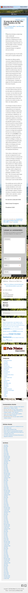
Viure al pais (10, 340)
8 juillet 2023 (5, 322)
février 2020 (6, 555)
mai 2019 (5, 568)
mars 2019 (6, 571)
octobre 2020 (6, 544)
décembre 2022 (7, 507)
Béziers (12, 322)
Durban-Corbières (6, 325)
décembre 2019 (7, 558)
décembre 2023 (7, 490)
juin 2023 (5, 498)
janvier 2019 (6, 574)
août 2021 (6, 530)
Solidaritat (16, 220)
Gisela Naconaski (19, 325)
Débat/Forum (6, 369)
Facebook (4, 305)
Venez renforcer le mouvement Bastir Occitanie (13, 430)
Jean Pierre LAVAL (11, 326)
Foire (10, 325)
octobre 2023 (6, 493)
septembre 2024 (7, 477)
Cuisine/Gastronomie (8, 367)
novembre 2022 (7, 508)
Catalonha (8, 323)
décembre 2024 (7, 473)
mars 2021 (6, 537)
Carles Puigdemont (16, 322)
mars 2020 (6, 554)
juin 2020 (5, 550)
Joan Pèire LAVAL (20, 26)
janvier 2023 (6, 506)
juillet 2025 (6, 463)
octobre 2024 (6, 476)
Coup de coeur (7, 366)
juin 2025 (5, 464)
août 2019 (6, 564)
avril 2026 (6, 450)
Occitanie (6, 334)
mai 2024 (5, 483)
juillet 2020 (6, 548)
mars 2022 (6, 520)
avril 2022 (6, 518)
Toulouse (4, 340)
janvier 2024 (6, 489)
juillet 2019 (6, 565)
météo (15, 331)
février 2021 (6, 538)
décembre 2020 (7, 541)
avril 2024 (6, 484)
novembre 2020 (7, 542)
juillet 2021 (6, 531)
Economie (6, 370)
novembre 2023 (7, 491)
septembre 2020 (7, 545)
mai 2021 (5, 534)
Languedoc (6, 329)
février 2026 (6, 453)
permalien (16, 222)
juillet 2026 (6, 446)
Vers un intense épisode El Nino (10, 429)
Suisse (23, 337)
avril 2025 (6, 467)
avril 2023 (6, 501)
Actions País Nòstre (8, 360)
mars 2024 (6, 486)
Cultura (18, 323)
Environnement (7, 371)
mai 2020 (5, 551)
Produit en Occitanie (8, 388)
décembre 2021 (7, 524)
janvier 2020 (6, 557)
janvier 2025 (6, 471)
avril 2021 (6, 535)
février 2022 (6, 521)
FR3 (12, 325)
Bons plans (6, 364)
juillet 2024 (6, 480)
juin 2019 (5, 567)
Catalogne (4, 323)
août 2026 (6, 445)
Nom (5, 258)
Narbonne (18, 331)
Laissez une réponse (9, 27)
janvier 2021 (6, 540)
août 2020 (6, 547)
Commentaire (7, 239)
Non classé (6, 384)
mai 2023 (5, 500)
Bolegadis (8, 322)
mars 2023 (6, 503)
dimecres (21, 323)
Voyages (5, 396)
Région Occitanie (18, 337)
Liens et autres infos (8, 377)
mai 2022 (5, 517)
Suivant (23, 19)
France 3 (14, 325)
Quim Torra (13, 337)
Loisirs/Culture (7, 380)
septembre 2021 (7, 528)
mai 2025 (5, 466)
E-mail (6, 265)
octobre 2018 (6, 578)
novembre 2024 (7, 474)
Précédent (17, 19)
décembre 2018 (7, 575)
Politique (12, 220)
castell (21, 322)
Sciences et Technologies (9, 390)
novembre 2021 (7, 525)
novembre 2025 (7, 457)
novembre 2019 (7, 560)
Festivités (6, 373)
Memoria (5, 381)
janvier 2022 (6, 523)
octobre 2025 (6, 459)
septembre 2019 (7, 562)
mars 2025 (6, 469)
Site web (6, 271)
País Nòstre (6, 386)
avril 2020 (6, 552)
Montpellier (4, 331)
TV (7, 340)
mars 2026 (6, 452)
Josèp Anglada (16, 326)
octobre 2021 (6, 527)
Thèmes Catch (20, 590)
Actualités (18, 219)
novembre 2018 (7, 577)
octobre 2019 (6, 561)
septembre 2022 (7, 511)
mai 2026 (5, 449)
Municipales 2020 (9, 331)
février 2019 (6, 572)
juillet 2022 (6, 514)
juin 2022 (5, 516)
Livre (5, 379)
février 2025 (6, 470)
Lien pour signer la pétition (17, 409)
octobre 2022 (6, 510)
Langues (8, 220)
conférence (15, 323)
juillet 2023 (6, 497)
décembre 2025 (7, 456)
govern (23, 325)
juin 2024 (5, 481)
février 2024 (6, 487)
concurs (11, 323)
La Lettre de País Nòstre (9, 374)
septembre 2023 (7, 494)
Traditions (6, 393)
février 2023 (6, 504)
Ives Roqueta (5, 326)
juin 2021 (5, 533)
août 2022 (6, 513)
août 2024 (6, 479)
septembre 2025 (7, 460)
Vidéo (5, 394)
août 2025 (6, 462)
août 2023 (6, 496)
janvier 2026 (6, 454)
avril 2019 (6, 569)
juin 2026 (5, 447)
